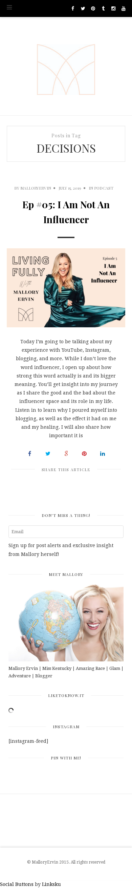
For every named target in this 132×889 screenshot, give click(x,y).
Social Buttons (17, 884)
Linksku (51, 884)
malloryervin (35, 188)
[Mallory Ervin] (66, 66)
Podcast (103, 188)
